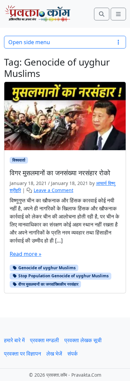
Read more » (25, 254)
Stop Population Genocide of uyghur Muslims (63, 276)
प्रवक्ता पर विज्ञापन (22, 353)
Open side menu (29, 42)
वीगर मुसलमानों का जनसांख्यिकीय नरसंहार (47, 284)
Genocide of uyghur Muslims (46, 268)
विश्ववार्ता (18, 160)
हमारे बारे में (14, 340)
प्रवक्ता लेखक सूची (83, 340)
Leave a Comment (53, 190)
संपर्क (72, 353)
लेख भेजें (54, 353)
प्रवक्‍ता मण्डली (44, 340)
